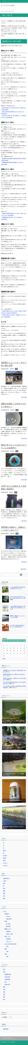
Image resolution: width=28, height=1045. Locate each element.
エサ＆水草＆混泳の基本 (11, 943)
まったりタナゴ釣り (8, 5)
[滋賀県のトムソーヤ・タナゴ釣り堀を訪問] (14, 383)
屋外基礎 (8, 938)
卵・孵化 (8, 923)
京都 (4, 971)
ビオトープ (9, 941)
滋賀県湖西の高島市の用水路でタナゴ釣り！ (14, 826)
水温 (4, 888)
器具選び (8, 931)
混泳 (4, 883)
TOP (8, 11)
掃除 (4, 898)
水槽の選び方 (6, 878)
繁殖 (6, 921)
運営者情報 (5, 1029)
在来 (7, 951)
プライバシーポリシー (7, 1038)
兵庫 (4, 991)
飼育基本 (7, 913)
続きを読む (24, 397)
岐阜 (4, 996)
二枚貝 (4, 880)
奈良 (4, 999)
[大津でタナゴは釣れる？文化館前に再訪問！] (14, 506)
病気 (4, 893)
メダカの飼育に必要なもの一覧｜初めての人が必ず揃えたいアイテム (17, 608)
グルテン (5, 863)
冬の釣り (5, 855)
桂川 (6, 981)
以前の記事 (23, 569)
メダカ (4, 911)
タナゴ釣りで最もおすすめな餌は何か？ (12, 800)
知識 (6, 954)
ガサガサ (5, 865)
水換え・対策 (9, 933)
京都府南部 (7, 979)
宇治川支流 (7, 976)
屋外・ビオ (7, 936)
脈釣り (4, 850)
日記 (4, 969)
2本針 (4, 860)
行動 (7, 956)
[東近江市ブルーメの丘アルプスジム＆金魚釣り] (14, 465)
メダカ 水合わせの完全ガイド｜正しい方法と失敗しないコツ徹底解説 (17, 598)
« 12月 (3, 658)
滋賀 (16, 368)
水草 (4, 896)
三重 (4, 994)
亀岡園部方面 (8, 974)
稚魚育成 (8, 926)
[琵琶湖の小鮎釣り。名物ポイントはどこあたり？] (14, 548)
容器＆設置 (9, 918)
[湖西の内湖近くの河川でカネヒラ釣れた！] (14, 424)
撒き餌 (4, 858)
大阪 (4, 989)
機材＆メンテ (8, 928)
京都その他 (7, 984)
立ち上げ (8, 916)
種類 (4, 890)
